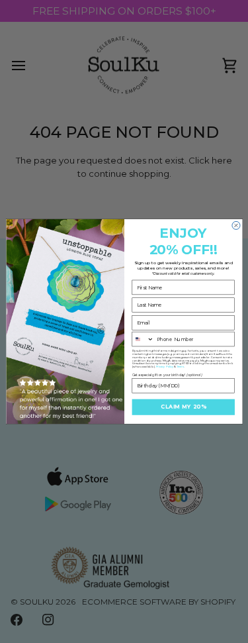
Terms (180, 367)
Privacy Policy (164, 367)
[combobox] (142, 339)
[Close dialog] (235, 225)
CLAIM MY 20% (183, 407)
